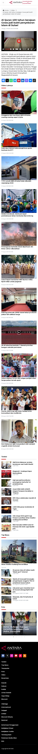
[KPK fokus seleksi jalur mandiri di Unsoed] (6, 501)
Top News (5, 535)
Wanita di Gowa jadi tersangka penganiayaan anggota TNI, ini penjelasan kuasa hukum (23, 581)
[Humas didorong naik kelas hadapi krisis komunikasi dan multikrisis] (19, 398)
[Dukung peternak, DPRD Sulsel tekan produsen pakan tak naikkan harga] (19, 299)
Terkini (4, 457)
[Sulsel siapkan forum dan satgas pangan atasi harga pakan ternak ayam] (19, 365)
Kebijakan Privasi (7, 728)
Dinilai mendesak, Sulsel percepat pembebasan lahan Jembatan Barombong (17, 215)
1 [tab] (13, 637)
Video (13, 10)
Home (6, 10)
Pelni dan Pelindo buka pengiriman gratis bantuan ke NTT (16, 149)
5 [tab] (24, 637)
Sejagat (4, 710)
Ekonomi (4, 699)
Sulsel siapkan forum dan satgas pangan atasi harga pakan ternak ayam (18, 379)
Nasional (4, 720)
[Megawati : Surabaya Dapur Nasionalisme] (6, 474)
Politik (3, 689)
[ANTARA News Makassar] (20, 2)
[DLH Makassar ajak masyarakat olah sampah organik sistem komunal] (19, 431)
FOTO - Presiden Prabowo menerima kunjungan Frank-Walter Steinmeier (16, 629)
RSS (2, 741)
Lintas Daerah (6, 692)
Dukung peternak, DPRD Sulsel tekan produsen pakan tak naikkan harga (19, 313)
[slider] (8, 49)
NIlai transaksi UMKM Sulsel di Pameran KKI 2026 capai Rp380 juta (23, 527)
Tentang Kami (6, 735)
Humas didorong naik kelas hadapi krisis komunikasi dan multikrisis (16, 412)
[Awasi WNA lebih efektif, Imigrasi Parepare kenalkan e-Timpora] (6, 492)
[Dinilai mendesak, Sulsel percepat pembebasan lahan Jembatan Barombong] (19, 201)
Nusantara (5, 678)
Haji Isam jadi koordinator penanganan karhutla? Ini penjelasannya (22, 482)
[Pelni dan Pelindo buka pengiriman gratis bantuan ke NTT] (19, 135)
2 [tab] (16, 637)
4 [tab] (22, 637)
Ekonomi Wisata (7, 717)
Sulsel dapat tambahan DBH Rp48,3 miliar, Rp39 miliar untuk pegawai (17, 280)
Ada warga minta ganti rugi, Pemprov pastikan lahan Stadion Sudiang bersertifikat (24, 518)
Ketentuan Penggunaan (9, 725)
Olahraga (4, 704)
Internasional (6, 707)
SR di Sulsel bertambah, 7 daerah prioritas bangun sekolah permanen (17, 346)
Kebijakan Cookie (7, 731)
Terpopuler (5, 668)
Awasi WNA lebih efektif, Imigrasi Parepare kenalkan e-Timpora (23, 491)
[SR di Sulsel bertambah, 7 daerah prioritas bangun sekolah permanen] (19, 332)
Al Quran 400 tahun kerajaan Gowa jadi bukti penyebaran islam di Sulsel (18, 13)
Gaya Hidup (5, 696)
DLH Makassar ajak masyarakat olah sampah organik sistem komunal (18, 445)
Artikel (3, 714)
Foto (3, 607)
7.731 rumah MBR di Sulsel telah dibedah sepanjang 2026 (16, 182)
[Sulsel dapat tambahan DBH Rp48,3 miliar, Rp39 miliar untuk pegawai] (19, 267)
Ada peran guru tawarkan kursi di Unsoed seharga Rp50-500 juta (23, 590)
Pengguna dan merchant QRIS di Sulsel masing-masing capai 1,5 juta (15, 116)
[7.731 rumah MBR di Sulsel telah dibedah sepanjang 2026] (19, 168)
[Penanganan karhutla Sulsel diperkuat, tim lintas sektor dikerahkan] (19, 234)
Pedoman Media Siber (9, 738)
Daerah (3, 683)
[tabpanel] (19, 623)
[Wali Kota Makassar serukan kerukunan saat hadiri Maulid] (6, 465)
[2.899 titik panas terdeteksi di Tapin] (6, 509)
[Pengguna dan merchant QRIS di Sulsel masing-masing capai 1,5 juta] (19, 102)
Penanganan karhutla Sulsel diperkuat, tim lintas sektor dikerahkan (17, 248)
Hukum (3, 686)
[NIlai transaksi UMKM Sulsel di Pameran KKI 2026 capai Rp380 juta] (6, 527)
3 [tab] (19, 637)
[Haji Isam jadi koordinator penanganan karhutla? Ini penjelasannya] (6, 483)
